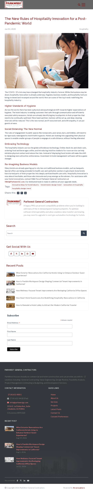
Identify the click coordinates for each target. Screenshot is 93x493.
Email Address (13, 323)
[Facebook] (11, 253)
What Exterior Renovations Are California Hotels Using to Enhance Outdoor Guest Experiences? (50, 274)
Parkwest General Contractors (41, 201)
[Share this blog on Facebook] (18, 193)
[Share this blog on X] (22, 193)
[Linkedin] (22, 253)
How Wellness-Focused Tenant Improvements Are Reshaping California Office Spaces (51, 290)
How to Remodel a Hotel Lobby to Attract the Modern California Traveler (46, 305)
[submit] (84, 233)
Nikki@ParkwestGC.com (15, 182)
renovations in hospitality (73, 185)
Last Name (11, 340)
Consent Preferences (59, 416)
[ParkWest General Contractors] (14, 4)
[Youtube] (33, 253)
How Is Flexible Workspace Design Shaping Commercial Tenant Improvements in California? (49, 282)
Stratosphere (79, 488)
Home (53, 394)
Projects (54, 405)
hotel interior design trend (51, 185)
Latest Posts (56, 409)
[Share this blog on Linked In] (25, 193)
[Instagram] (27, 253)
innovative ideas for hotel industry (25, 185)
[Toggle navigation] (83, 5)
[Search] (79, 4)
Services (54, 402)
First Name (11, 331)
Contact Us (55, 413)
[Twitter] (16, 253)
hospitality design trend (21, 188)
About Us (54, 398)
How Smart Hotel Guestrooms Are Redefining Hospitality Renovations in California (50, 298)
